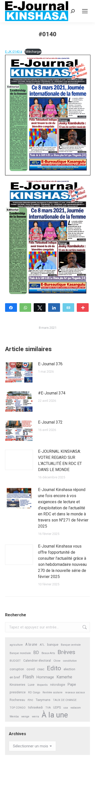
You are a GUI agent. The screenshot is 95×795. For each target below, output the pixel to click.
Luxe (31, 684)
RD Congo (34, 692)
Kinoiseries (17, 684)
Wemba (14, 716)
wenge (25, 716)
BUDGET (15, 660)
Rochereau (17, 700)
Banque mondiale (20, 653)
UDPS (57, 707)
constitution (70, 660)
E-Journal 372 (50, 422)
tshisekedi (35, 707)
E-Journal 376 (50, 364)
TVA (48, 707)
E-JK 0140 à (13, 51)
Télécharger (33, 51)
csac (40, 669)
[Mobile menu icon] (85, 11)
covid (31, 669)
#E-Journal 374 (51, 393)
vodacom (75, 707)
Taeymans (43, 700)
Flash (28, 677)
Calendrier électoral (37, 660)
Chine (57, 660)
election (69, 669)
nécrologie (57, 684)
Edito (54, 668)
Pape (72, 684)
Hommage (45, 677)
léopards (42, 684)
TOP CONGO (18, 707)
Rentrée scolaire (53, 692)
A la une (31, 644)
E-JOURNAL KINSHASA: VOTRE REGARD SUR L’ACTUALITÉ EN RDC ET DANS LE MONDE (60, 460)
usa (65, 707)
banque (52, 644)
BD (36, 652)
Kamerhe (64, 677)
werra (35, 716)
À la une (55, 715)
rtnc (30, 700)
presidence (18, 692)
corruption (17, 669)
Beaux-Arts (48, 653)
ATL (42, 644)
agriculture (16, 644)
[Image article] (19, 372)
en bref (15, 677)
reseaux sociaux (75, 692)
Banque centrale (71, 644)
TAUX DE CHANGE (65, 700)
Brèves (66, 652)
